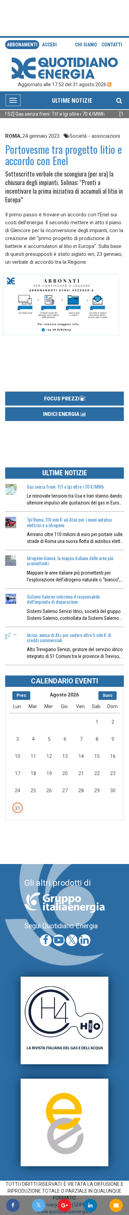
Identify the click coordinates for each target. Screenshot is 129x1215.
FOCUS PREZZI (62, 398)
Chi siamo (86, 44)
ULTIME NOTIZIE (72, 100)
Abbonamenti (22, 44)
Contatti (111, 44)
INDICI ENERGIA (61, 414)
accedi (49, 44)
